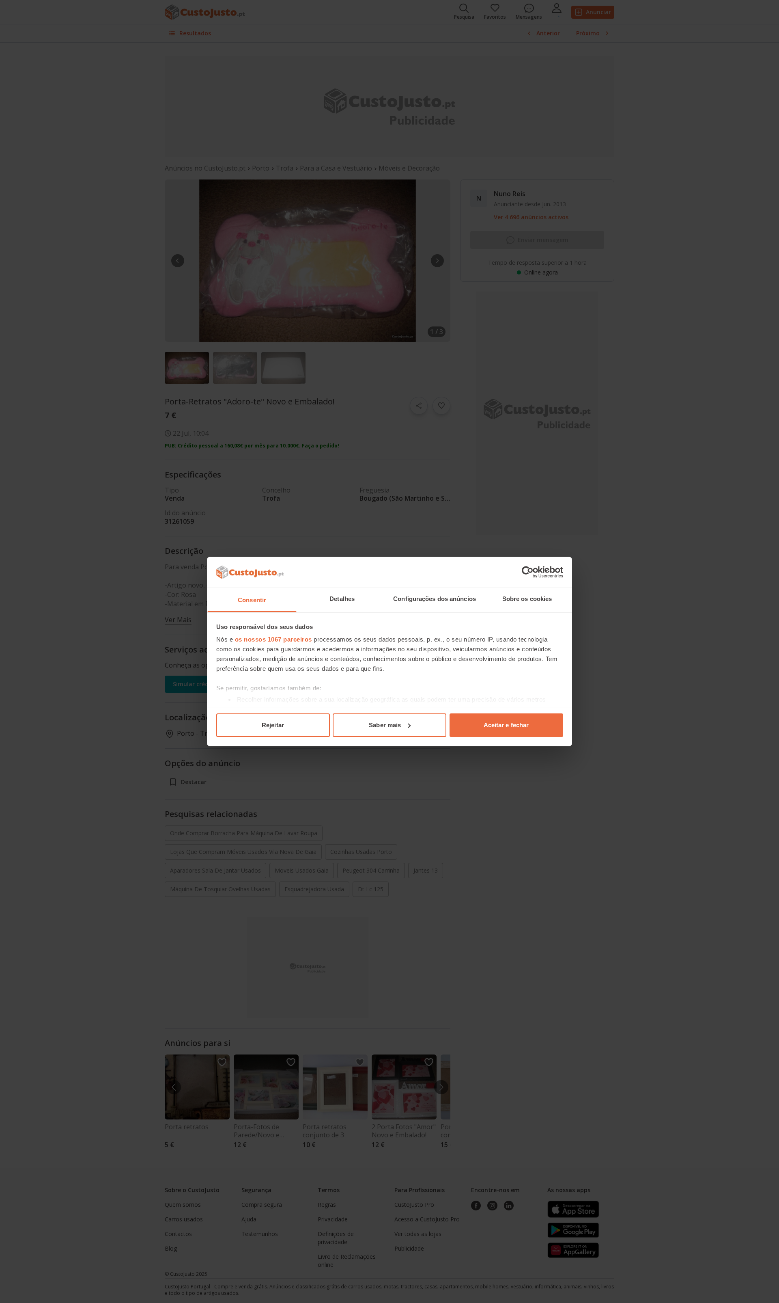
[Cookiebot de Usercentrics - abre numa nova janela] (527, 572)
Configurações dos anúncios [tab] (434, 598)
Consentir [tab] (252, 599)
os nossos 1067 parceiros (273, 639)
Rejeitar (273, 725)
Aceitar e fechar (506, 725)
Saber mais (385, 725)
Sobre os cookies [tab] (527, 598)
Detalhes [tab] (342, 598)
